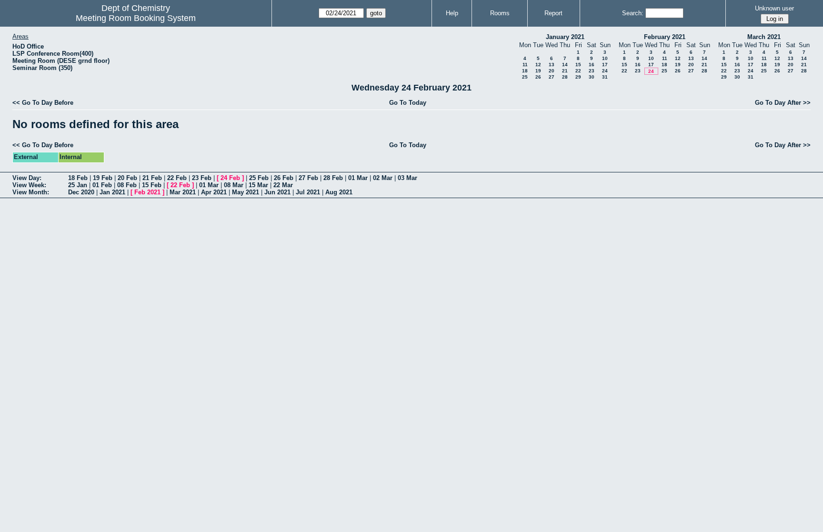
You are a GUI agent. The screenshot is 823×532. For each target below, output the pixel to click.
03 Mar (407, 177)
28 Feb (333, 177)
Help (452, 13)
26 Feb (283, 177)
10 (605, 58)
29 (578, 77)
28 (565, 77)
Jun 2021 (277, 192)
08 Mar (233, 185)
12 (538, 64)
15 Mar (258, 185)
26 (538, 77)
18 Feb (78, 177)
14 (565, 64)
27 (551, 77)
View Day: (26, 177)
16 (591, 64)
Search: (632, 13)
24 (605, 70)
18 (525, 70)
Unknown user (774, 8)
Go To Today (407, 102)
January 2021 (565, 36)
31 (605, 77)
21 (565, 70)
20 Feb (127, 177)
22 (578, 70)
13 (551, 64)
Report (553, 13)
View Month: (30, 192)
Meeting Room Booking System (136, 18)
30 (591, 77)
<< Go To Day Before (42, 102)
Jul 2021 (308, 192)
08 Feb (127, 185)
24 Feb (230, 177)
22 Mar (283, 185)
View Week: (29, 185)
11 (525, 64)
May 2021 (245, 192)
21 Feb (152, 177)
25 (525, 77)
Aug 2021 (338, 192)
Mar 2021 (183, 192)
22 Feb (177, 177)
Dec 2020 (81, 192)
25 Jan (77, 185)
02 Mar (382, 177)
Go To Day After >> (783, 102)
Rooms (500, 13)
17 (605, 64)
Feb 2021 (147, 192)
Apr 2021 (214, 192)
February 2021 (664, 36)
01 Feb (102, 185)
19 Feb (102, 177)
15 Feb (151, 185)
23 (591, 70)
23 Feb (201, 177)
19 (538, 70)
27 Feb (308, 177)
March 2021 (764, 36)
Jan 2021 (112, 192)
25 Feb (259, 177)
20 (551, 70)
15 (578, 64)
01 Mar (358, 177)
